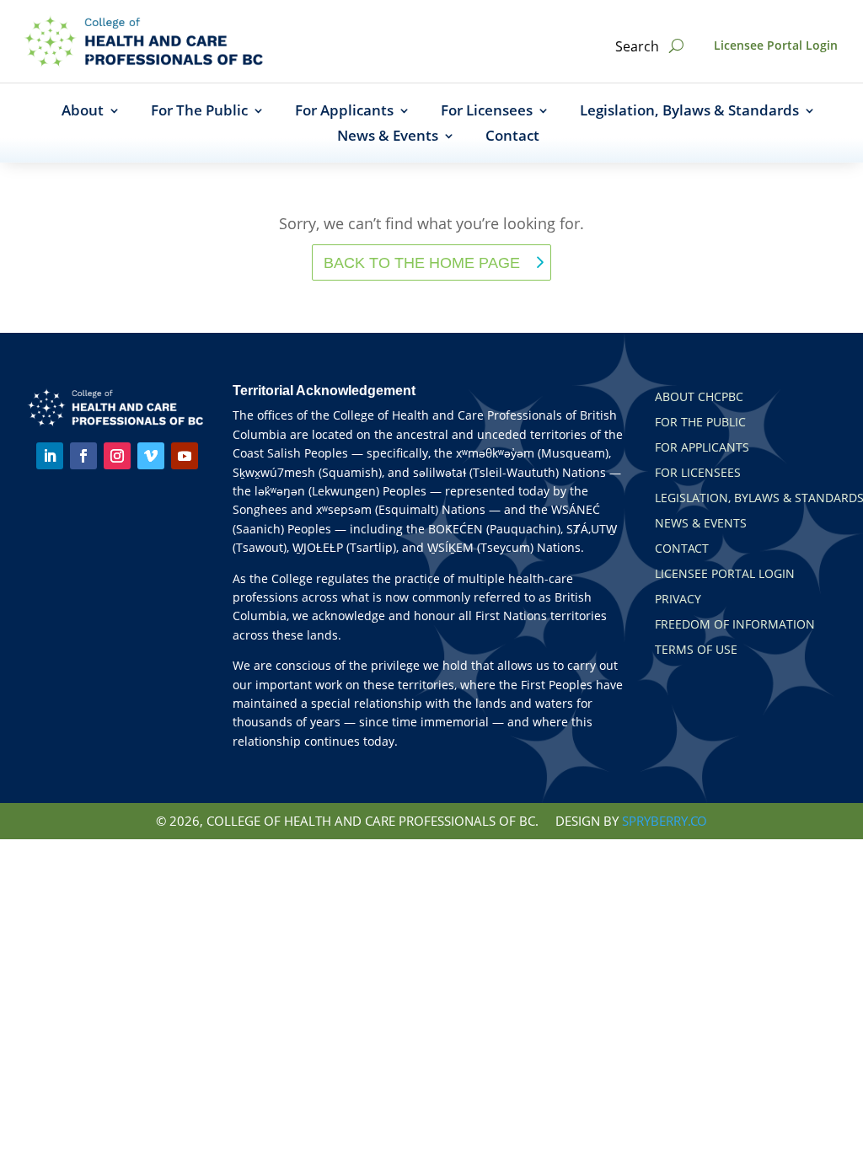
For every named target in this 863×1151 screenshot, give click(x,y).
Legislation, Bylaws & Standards (689, 112)
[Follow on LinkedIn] (49, 455)
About (83, 112)
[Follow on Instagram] (117, 455)
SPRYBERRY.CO (664, 820)
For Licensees (487, 112)
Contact (512, 137)
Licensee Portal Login (776, 45)
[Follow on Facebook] (83, 455)
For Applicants (344, 112)
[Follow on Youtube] (184, 455)
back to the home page (422, 262)
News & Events (387, 137)
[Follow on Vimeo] (150, 455)
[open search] (676, 46)
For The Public (199, 112)
